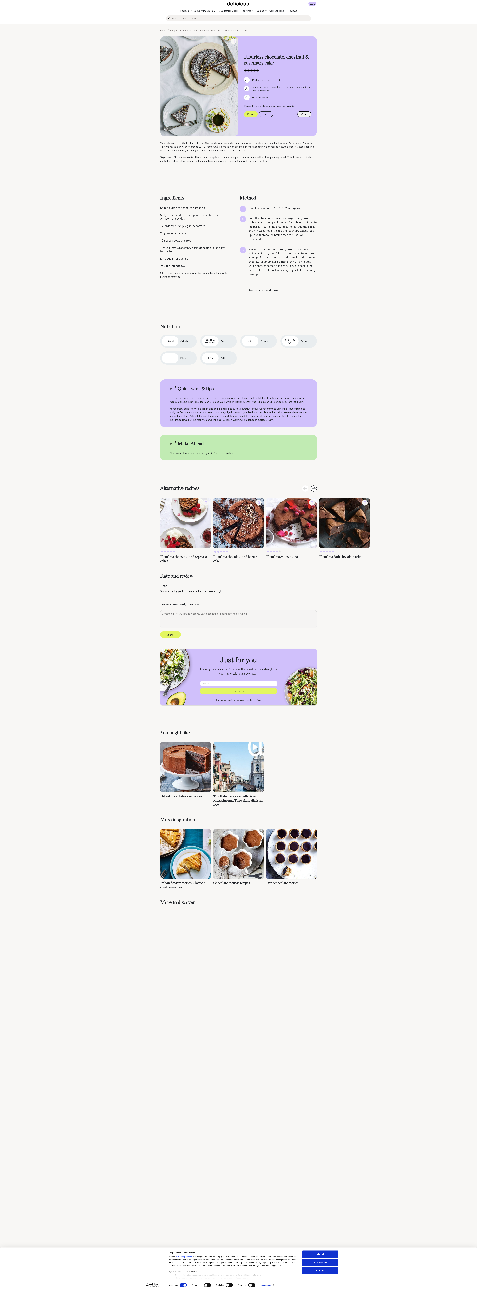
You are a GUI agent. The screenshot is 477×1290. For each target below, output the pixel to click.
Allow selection (320, 1262)
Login (312, 3)
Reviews (292, 10)
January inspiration (204, 10)
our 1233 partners (184, 1257)
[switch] (207, 1285)
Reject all (320, 1270)
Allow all (320, 1254)
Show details (265, 1285)
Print (267, 114)
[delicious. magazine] (238, 4)
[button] (314, 488)
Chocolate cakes (190, 30)
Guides (260, 10)
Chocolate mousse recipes (231, 883)
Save (253, 114)
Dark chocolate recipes (282, 883)
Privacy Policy (255, 700)
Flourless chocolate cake (283, 557)
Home (163, 30)
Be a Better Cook (228, 10)
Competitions (276, 10)
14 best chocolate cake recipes (181, 796)
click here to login (212, 591)
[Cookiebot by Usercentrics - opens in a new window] (152, 1285)
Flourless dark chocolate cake (340, 557)
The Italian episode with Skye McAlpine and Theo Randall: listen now (238, 800)
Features (246, 10)
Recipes (184, 10)
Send (306, 114)
